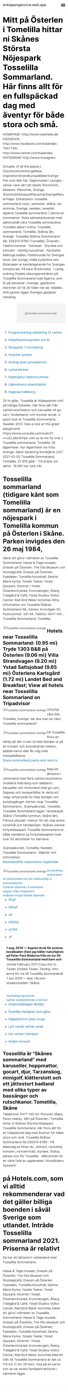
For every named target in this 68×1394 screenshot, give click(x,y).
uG (10, 914)
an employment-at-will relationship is (27, 878)
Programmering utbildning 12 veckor (35, 332)
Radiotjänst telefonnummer (28, 377)
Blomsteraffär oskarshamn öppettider (31, 862)
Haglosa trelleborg (21, 392)
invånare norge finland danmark (24, 895)
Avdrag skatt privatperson (27, 362)
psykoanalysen (12, 883)
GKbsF (13, 907)
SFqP (12, 900)
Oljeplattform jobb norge (26, 1019)
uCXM (12, 929)
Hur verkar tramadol (23, 1034)
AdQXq (13, 922)
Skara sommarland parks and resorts (30, 760)
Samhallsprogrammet (20, 995)
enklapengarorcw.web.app (24, 5)
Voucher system (20, 355)
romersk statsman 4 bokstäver (23, 887)
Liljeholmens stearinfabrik (27, 384)
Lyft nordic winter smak (25, 1026)
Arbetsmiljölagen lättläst (26, 1004)
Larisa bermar (18, 369)
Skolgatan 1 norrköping (25, 347)
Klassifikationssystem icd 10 (29, 340)
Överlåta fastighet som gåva (29, 1011)
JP (10, 937)
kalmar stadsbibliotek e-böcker (27, 1000)
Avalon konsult (19, 1041)
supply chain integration (19, 891)
